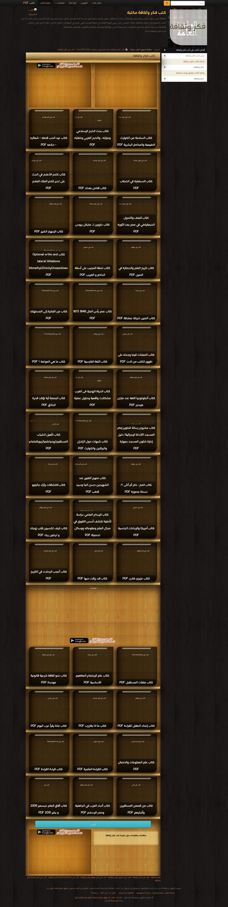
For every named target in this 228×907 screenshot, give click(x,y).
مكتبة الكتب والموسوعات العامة (190, 73)
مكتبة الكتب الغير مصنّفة (194, 62)
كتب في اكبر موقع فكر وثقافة (93, 877)
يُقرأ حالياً (72, 3)
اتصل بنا (112, 893)
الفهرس (84, 3)
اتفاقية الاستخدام (126, 893)
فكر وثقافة (198, 67)
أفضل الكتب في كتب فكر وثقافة (190, 50)
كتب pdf (104, 893)
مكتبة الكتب (45, 3)
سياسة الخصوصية (143, 893)
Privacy (94, 893)
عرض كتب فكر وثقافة (195, 56)
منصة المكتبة (157, 893)
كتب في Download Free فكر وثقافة (63, 877)
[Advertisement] (93, 612)
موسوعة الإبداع (111, 901)
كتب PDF (29, 3)
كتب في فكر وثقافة (66, 49)
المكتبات (60, 3)
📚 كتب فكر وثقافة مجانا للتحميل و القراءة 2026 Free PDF (102, 49)
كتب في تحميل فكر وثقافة (119, 877)
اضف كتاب (96, 3)
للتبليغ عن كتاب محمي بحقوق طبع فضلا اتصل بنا (67, 888)
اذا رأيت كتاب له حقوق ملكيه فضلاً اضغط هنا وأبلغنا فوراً (98, 897)
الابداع (157, 49)
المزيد (93, 824)
